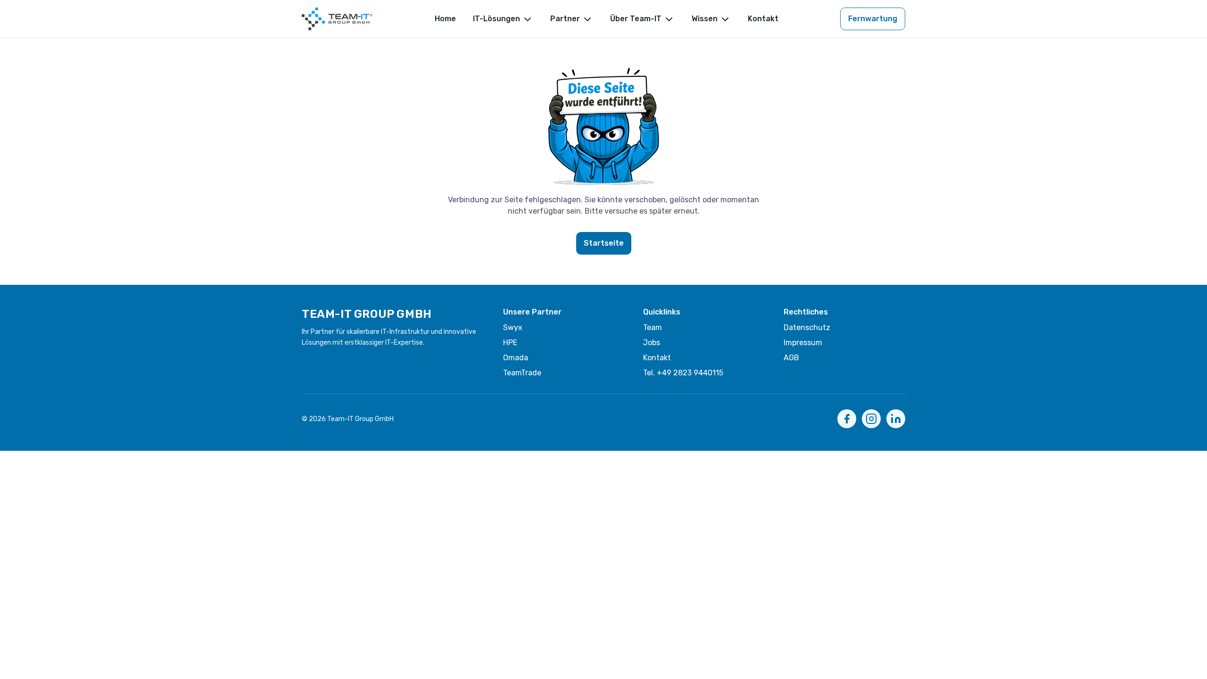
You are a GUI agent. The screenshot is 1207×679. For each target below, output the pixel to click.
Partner (565, 18)
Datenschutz (807, 327)
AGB (791, 357)
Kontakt (763, 18)
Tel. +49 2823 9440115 (683, 372)
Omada (515, 357)
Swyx (512, 327)
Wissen (705, 18)
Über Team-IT (635, 18)
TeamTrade (522, 372)
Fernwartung (872, 18)
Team (652, 327)
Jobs (651, 342)
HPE (510, 342)
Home (445, 18)
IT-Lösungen (496, 18)
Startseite (604, 243)
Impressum (803, 342)
